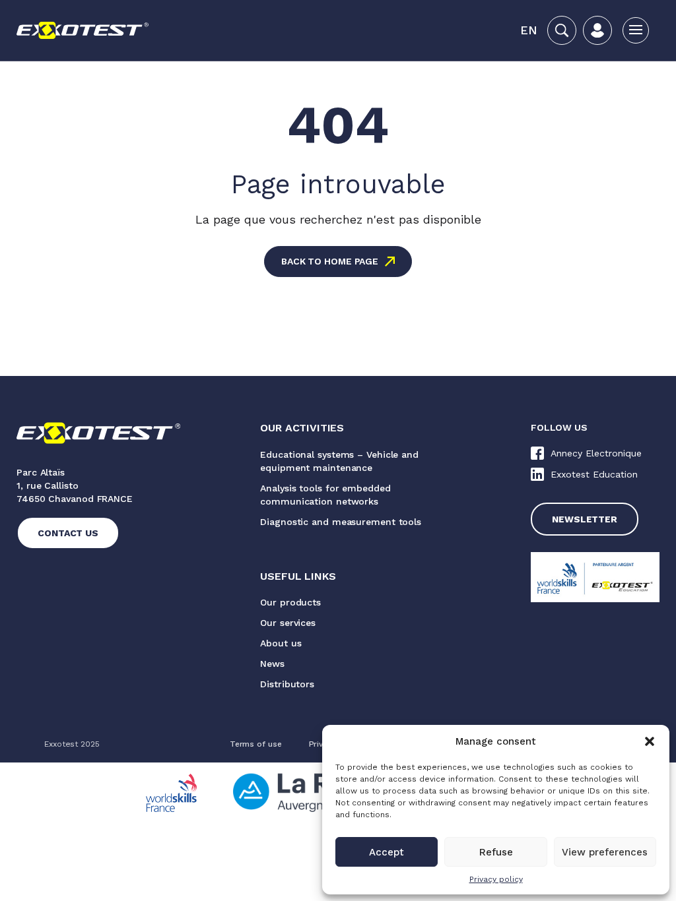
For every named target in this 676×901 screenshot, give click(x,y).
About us (280, 643)
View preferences (605, 852)
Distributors (287, 684)
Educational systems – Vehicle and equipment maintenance (339, 461)
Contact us (68, 533)
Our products (290, 602)
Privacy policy (496, 879)
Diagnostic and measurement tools (340, 521)
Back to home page (329, 261)
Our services (288, 622)
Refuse (496, 852)
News (272, 663)
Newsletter (584, 519)
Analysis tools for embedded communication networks (325, 495)
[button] (649, 741)
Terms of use (256, 744)
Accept (386, 852)
